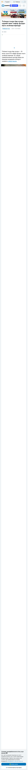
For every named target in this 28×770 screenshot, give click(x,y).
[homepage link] (6, 5)
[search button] (20, 5)
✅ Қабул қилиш (13, 764)
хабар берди (12, 61)
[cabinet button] (24, 5)
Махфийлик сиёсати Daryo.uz (15, 761)
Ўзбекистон (6, 28)
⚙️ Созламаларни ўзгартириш (14, 767)
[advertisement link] (14, 5)
